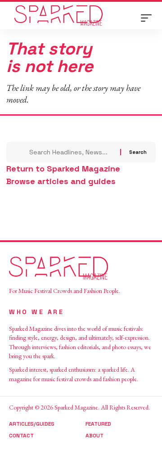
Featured (98, 424)
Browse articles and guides (61, 181)
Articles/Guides (31, 424)
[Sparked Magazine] (58, 15)
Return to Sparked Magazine (63, 168)
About (95, 435)
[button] (148, 18)
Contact (21, 435)
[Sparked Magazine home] (81, 268)
